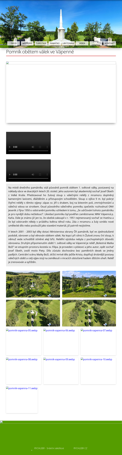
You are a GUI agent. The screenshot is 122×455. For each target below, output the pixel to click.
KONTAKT (109, 43)
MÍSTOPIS (27, 43)
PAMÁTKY (55, 43)
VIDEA (82, 43)
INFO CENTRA (96, 43)
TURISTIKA (41, 43)
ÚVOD (14, 43)
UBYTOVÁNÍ (68, 43)
